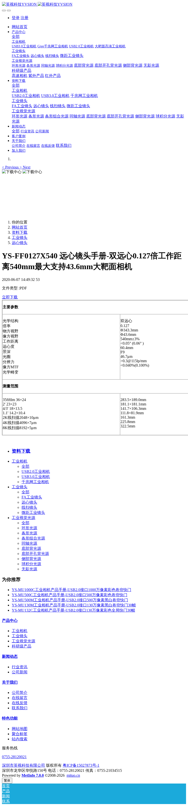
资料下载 (19, 232)
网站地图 (19, 729)
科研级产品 (21, 646)
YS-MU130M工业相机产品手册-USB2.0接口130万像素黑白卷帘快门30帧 (74, 605)
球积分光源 (31, 564)
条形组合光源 (33, 538)
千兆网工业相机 (35, 482)
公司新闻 (19, 672)
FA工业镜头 (32, 497)
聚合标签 (19, 734)
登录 (16, 18)
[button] (11, 167)
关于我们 (10, 682)
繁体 (7, 780)
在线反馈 (19, 703)
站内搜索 (19, 739)
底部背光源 (31, 548)
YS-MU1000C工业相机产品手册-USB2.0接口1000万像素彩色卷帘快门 (71, 590)
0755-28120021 (14, 757)
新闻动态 (10, 656)
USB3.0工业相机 (36, 477)
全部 (16, 36)
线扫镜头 (29, 507)
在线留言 (19, 698)
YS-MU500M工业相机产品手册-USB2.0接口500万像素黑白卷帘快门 (70, 600)
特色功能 (10, 718)
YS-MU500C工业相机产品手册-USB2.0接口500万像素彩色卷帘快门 (69, 595)
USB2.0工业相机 (36, 471)
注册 (24, 18)
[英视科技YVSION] (94, 4)
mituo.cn (73, 775)
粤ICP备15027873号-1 (81, 765)
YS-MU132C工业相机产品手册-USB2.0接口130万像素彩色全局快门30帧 (73, 610)
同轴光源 (29, 543)
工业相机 (19, 461)
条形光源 (29, 533)
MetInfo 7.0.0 (33, 775)
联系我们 (19, 708)
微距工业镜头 (33, 512)
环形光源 (29, 528)
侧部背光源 (31, 559)
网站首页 (19, 27)
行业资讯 (19, 667)
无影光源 (29, 569)
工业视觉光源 (23, 518)
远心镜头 (19, 243)
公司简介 (19, 692)
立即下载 (10, 297)
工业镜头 (19, 237)
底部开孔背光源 (35, 553)
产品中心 (10, 620)
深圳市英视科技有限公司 (23, 765)
